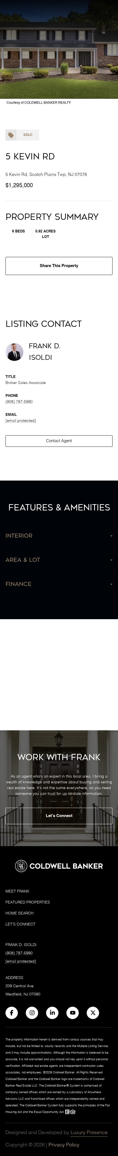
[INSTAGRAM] (32, 1013)
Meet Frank (17, 891)
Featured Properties (27, 902)
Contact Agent (59, 441)
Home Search (19, 913)
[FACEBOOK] (11, 1013)
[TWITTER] (93, 1013)
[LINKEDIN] (52, 1013)
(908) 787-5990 (19, 402)
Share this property (59, 266)
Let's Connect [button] (59, 816)
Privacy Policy (64, 1145)
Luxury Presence (89, 1132)
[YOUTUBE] (72, 1013)
